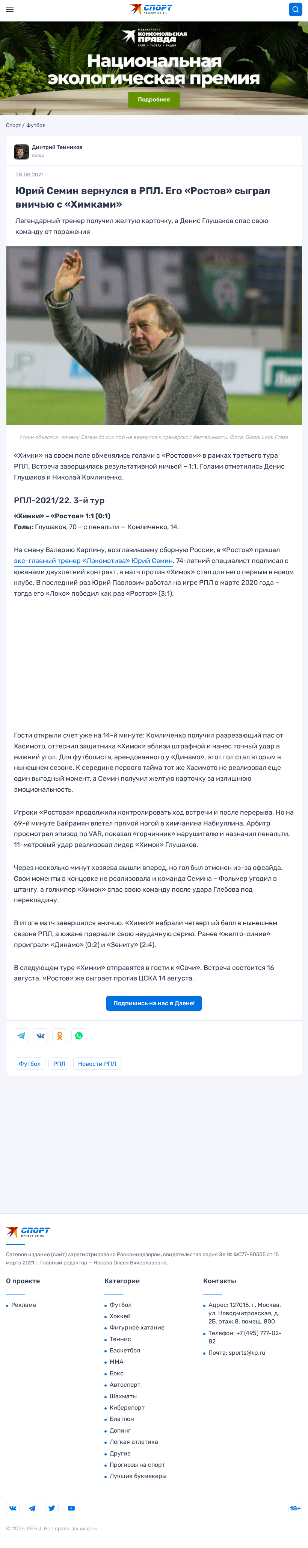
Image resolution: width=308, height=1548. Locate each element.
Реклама (23, 1304)
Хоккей (120, 1316)
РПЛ (59, 1063)
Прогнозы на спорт (137, 1464)
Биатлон (122, 1418)
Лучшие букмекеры (138, 1476)
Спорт (13, 126)
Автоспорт (125, 1384)
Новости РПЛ (97, 1063)
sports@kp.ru (247, 1352)
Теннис (120, 1339)
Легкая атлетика (134, 1441)
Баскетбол (125, 1350)
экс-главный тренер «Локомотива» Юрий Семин (93, 561)
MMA (117, 1361)
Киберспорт (127, 1407)
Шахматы (123, 1396)
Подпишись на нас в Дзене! (154, 1003)
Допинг (120, 1430)
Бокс (117, 1373)
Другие (120, 1453)
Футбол (35, 126)
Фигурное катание (137, 1327)
